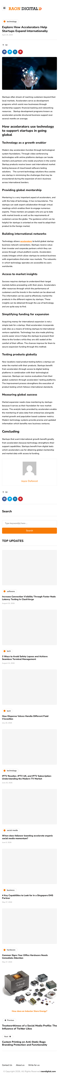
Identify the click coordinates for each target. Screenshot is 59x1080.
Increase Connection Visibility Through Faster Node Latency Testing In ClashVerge (29, 598)
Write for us (34, 1065)
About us (20, 1065)
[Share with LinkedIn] (15, 52)
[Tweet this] (9, 52)
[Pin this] (20, 52)
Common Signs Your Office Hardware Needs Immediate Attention (25, 956)
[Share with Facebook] (4, 52)
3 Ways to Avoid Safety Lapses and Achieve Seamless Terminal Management (25, 658)
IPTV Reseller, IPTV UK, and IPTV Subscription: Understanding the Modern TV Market (26, 777)
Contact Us (7, 1065)
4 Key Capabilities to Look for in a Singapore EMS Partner (27, 897)
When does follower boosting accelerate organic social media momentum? (27, 837)
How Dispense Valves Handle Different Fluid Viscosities (25, 717)
